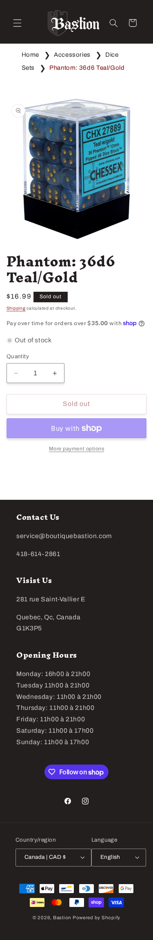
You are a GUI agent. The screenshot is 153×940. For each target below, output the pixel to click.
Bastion (62, 917)
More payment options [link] (76, 449)
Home (31, 54)
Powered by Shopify (96, 917)
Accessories (72, 54)
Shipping (16, 308)
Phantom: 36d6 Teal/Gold (87, 67)
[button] (17, 22)
